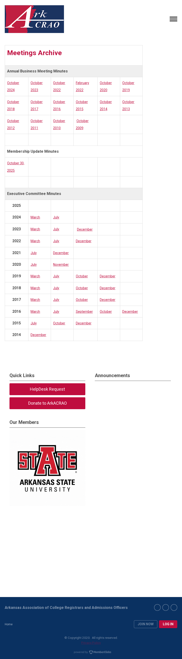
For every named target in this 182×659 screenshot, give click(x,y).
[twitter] (165, 607)
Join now (146, 624)
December (85, 229)
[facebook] (157, 607)
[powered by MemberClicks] (91, 652)
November (61, 264)
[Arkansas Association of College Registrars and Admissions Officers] (34, 19)
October (82, 276)
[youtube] (174, 607)
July (56, 217)
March (35, 217)
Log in (168, 624)
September (84, 311)
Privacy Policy (91, 643)
